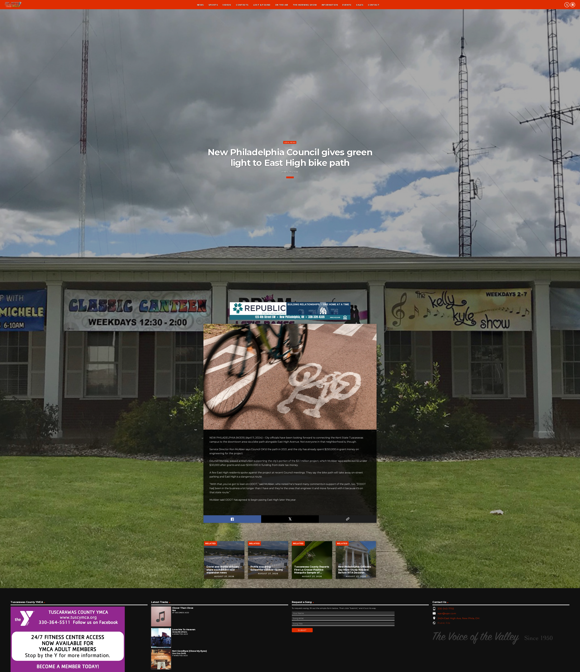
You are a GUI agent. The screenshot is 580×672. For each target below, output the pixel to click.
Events (346, 5)
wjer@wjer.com (447, 613)
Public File (444, 623)
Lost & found (261, 5)
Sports (213, 5)
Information (330, 5)
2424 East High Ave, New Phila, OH (458, 618)
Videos (226, 5)
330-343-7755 (446, 608)
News (200, 5)
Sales (359, 5)
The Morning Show (305, 5)
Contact (373, 5)
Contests (242, 5)
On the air (281, 5)
